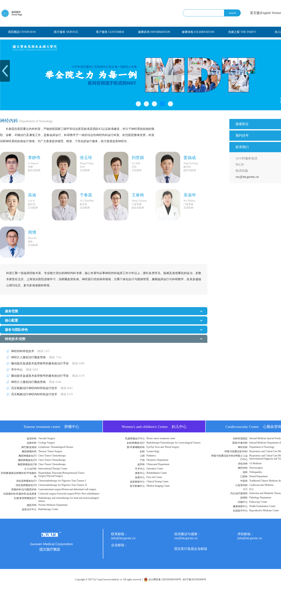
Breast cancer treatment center (160, 438)
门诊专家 (137, 204)
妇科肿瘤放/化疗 (136, 442)
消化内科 (243, 463)
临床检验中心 (137, 481)
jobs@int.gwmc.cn (249, 538)
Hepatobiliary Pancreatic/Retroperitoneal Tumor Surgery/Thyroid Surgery (61, 474)
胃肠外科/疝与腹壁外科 (24, 489)
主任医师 (85, 170)
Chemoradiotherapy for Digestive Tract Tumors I (62, 480)
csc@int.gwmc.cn (247, 177)
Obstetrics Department (157, 459)
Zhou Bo (32, 238)
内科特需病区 (240, 438)
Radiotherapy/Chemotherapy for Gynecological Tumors (173, 442)
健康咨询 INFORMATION (154, 31)
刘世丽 (138, 157)
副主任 (187, 166)
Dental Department (258, 476)
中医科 (244, 480)
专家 (30, 166)
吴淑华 (189, 195)
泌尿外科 (32, 442)
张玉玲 (86, 157)
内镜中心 (243, 502)
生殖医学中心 (240, 510)
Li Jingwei (33, 163)
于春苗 (86, 195)
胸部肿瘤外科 (29, 451)
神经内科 (243, 447)
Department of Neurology (261, 447)
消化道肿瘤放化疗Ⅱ (26, 485)
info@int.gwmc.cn (123, 538)
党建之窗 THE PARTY (242, 31)
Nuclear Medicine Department (52, 504)
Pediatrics (151, 455)
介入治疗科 (30, 468)
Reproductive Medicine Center (264, 510)
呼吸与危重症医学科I (236, 451)
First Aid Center (154, 477)
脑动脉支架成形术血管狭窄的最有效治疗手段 (47, 363)
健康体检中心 (240, 506)
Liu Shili (136, 163)
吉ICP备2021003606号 (194, 579)
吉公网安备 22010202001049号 (164, 579)
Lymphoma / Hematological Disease (55, 447)
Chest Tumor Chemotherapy (52, 455)
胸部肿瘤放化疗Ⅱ (27, 460)
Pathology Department (260, 497)
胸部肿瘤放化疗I (28, 455)
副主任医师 (34, 170)
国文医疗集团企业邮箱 (190, 549)
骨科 (245, 472)
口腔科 (244, 476)
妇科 (142, 451)
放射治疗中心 (29, 509)
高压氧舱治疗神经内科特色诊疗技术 (42, 388)
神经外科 (243, 467)
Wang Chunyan (139, 200)
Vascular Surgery (46, 438)
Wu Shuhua (189, 200)
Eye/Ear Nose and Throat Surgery (162, 447)
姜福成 (189, 157)
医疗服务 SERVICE (66, 31)
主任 (82, 166)
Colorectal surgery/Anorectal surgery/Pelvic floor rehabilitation (68, 493)
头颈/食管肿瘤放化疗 (25, 498)
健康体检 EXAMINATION (198, 31)
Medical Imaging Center (158, 485)
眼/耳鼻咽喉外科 (136, 447)
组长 (30, 241)
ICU (245, 489)
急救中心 (140, 477)
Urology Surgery (46, 442)
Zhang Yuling (86, 163)
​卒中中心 (24, 369)
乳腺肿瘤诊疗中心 (135, 438)
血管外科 (32, 438)
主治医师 (33, 207)
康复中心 (140, 473)
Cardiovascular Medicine (261, 485)
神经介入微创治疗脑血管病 (36, 357)
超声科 (141, 464)
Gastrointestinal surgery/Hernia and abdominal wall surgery (67, 489)
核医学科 (32, 505)
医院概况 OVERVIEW (22, 31)
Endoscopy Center (258, 501)
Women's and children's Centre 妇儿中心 (154, 427)
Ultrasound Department (157, 464)
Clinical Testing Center (157, 481)
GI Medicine (255, 463)
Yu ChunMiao (87, 200)
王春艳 (138, 195)
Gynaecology (152, 451)
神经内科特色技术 (30, 351)
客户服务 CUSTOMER (110, 31)
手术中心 (140, 468)
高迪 (32, 195)
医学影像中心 (137, 486)
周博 (32, 232)
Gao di (31, 200)
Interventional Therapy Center (52, 468)
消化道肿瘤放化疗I (26, 480)
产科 (142, 460)
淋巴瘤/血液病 (29, 447)
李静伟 (34, 157)
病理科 (244, 497)
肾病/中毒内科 (240, 442)
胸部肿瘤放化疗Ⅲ (27, 464)
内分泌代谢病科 (239, 493)
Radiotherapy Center (48, 509)
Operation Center (154, 468)
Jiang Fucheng (190, 163)
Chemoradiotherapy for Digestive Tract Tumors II (62, 485)
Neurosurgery (256, 467)
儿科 (142, 455)
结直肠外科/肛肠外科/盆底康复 (20, 493)
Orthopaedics (255, 472)
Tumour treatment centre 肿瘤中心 (51, 427)
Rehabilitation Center (156, 472)
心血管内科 (241, 485)
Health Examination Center (262, 506)
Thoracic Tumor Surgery (50, 451)
